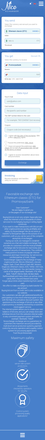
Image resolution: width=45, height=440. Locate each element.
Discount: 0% (35, 56)
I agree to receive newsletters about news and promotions (23, 155)
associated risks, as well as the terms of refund (21, 149)
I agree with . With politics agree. (24, 136)
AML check (29, 143)
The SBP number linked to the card (17, 116)
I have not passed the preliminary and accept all (21, 147)
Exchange (22, 163)
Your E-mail (9, 97)
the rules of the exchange (26, 136)
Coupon (7, 125)
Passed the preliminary (20, 143)
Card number (9, 106)
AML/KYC (17, 137)
